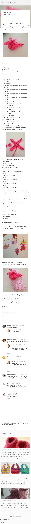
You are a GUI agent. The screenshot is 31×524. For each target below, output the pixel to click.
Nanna (8, 356)
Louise (13, 329)
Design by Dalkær (10, 2)
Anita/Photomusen (11, 374)
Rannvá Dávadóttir (11, 339)
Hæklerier (12, 312)
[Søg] (29, 2)
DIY (7, 312)
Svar (8, 336)
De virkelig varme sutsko (8, 500)
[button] (3, 19)
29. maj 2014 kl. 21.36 (22, 339)
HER (27, 264)
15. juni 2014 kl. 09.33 (22, 374)
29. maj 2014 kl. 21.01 (19, 325)
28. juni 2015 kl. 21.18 (12, 394)
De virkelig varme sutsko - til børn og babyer (14, 449)
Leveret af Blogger (16, 516)
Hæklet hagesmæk (5, 475)
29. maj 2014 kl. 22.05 (16, 356)
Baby (3, 312)
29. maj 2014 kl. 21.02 (20, 329)
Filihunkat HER (7, 264)
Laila (8, 383)
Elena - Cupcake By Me (13, 393)
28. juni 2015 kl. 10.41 (15, 383)
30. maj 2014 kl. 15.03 (20, 344)
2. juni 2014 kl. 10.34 (20, 361)
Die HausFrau (10, 325)
